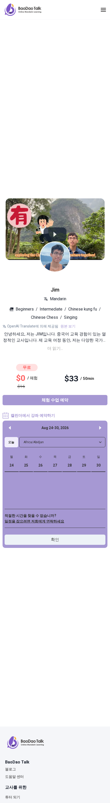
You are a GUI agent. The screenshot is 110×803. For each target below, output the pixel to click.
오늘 (11, 442)
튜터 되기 (12, 797)
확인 (55, 539)
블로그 (10, 769)
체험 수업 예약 (55, 400)
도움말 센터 (14, 777)
